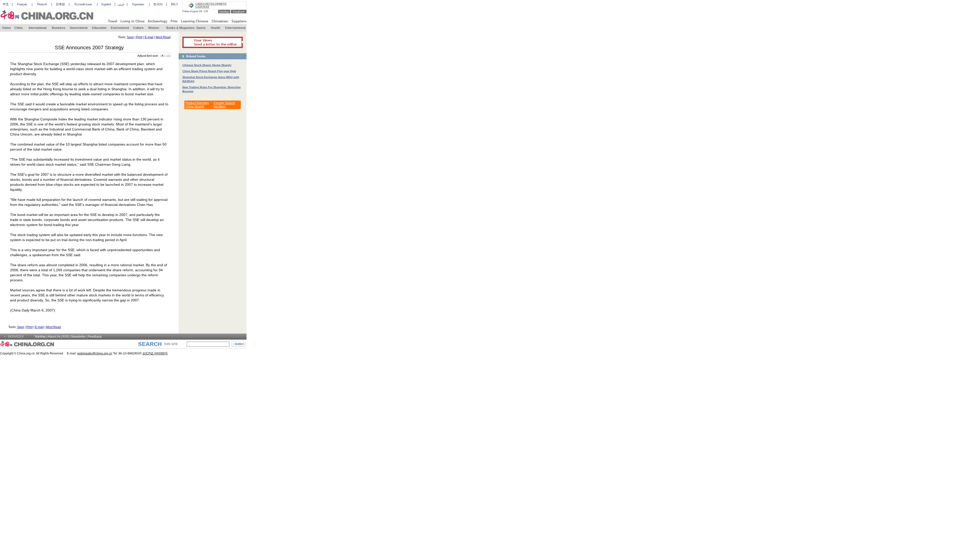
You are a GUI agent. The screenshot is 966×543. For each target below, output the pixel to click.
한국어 (158, 4)
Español (106, 4)
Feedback (239, 11)
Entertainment (235, 28)
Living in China (132, 21)
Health (215, 28)
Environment (120, 28)
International (38, 28)
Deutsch (42, 4)
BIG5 (174, 4)
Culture (138, 28)
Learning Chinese (194, 21)
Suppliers (239, 21)
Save (130, 37)
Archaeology (157, 21)
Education (99, 28)
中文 (6, 4)
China (18, 28)
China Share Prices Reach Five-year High (209, 71)
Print (139, 37)
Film (174, 21)
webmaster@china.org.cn (94, 353)
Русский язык (83, 4)
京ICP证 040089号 (155, 353)
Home (6, 28)
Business (58, 28)
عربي (121, 4)
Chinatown (220, 21)
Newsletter (78, 336)
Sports (201, 28)
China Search (194, 106)
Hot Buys (220, 106)
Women (153, 28)
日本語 (60, 4)
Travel (112, 21)
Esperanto (138, 4)
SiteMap (224, 11)
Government (79, 28)
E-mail (149, 37)
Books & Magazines (180, 28)
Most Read (163, 37)
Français (22, 4)
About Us (54, 336)
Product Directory (197, 103)
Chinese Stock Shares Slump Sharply (206, 65)
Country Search (224, 103)
